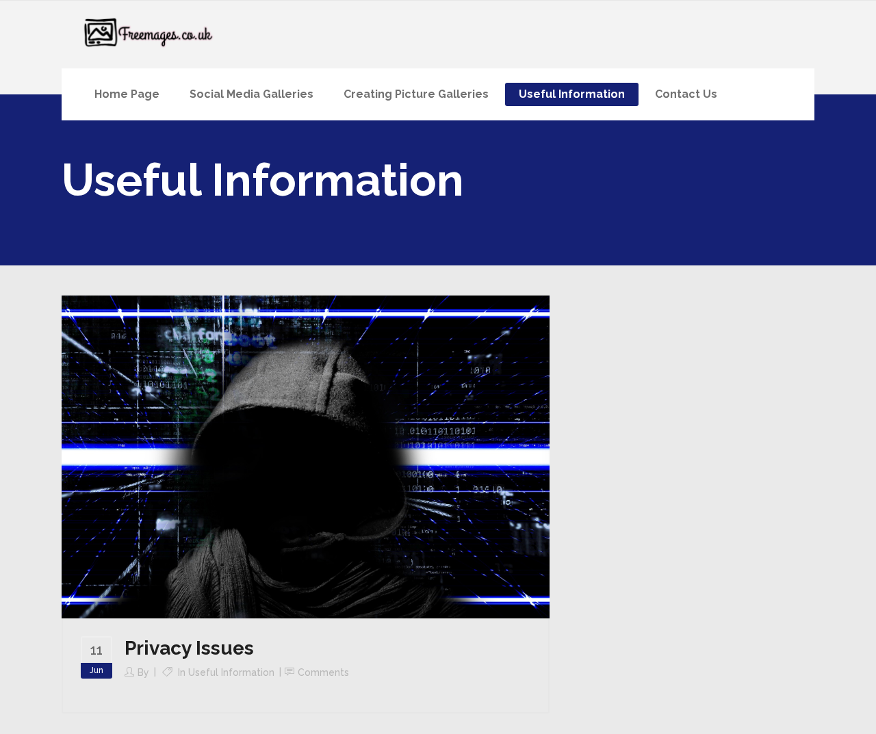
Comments (323, 672)
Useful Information (231, 672)
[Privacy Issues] (306, 456)
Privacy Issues (189, 648)
